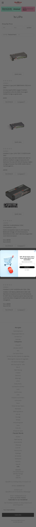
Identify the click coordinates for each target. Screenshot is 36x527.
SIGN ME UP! (27, 267)
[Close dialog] (35, 251)
